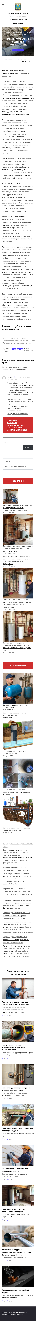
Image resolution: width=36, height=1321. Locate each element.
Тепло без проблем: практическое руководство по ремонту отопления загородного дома (17, 507)
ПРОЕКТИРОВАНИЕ (15, 428)
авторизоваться (19, 370)
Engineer (6, 868)
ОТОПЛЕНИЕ (12, 420)
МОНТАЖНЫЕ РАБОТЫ (17, 430)
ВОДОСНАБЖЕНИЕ (15, 425)
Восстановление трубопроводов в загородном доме (17, 1129)
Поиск (5, 443)
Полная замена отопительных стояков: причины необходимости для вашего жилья (17, 892)
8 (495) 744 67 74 (19, 19)
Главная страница (12, 32)
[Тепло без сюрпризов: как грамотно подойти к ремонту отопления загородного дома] (18, 529)
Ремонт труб (18, 50)
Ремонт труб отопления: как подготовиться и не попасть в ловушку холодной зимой (15, 1004)
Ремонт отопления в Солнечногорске (17, 343)
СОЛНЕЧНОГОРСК (18, 13)
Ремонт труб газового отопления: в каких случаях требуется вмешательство (16, 916)
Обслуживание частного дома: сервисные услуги (16, 1170)
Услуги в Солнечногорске (15, 466)
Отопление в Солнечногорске (14, 338)
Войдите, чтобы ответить (18, 414)
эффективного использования (15, 115)
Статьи (7, 462)
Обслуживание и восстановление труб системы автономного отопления (16, 940)
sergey (5, 844)
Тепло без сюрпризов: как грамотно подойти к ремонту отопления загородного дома (18, 548)
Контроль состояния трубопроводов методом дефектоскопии (13, 1047)
